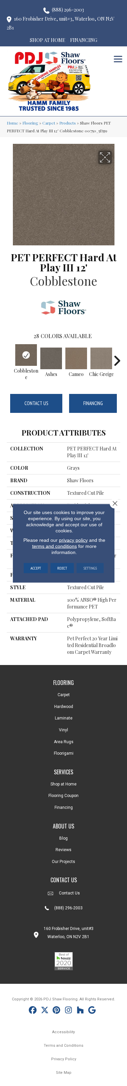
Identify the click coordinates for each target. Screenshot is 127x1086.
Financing (93, 403)
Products (67, 123)
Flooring (30, 123)
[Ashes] (51, 358)
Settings (90, 567)
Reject (62, 567)
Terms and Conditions (63, 1045)
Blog (63, 838)
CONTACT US (63, 880)
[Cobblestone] (26, 355)
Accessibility (63, 1032)
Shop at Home (63, 784)
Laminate (63, 718)
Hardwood (63, 706)
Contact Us (36, 403)
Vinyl (63, 730)
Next (117, 357)
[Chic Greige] (101, 358)
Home (12, 123)
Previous (10, 357)
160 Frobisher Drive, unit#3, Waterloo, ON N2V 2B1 (60, 23)
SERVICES (63, 772)
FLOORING (63, 683)
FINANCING (83, 40)
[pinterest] (57, 1011)
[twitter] (45, 1011)
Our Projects (63, 861)
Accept (35, 567)
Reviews (63, 849)
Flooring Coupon (63, 795)
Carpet (48, 123)
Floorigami (63, 753)
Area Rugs (63, 741)
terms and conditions (54, 546)
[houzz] (80, 1011)
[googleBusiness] (92, 1011)
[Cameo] (76, 358)
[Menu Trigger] (118, 58)
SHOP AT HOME (47, 40)
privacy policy (73, 539)
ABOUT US (63, 826)
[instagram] (68, 1011)
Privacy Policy (63, 1059)
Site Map (63, 1072)
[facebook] (33, 1011)
